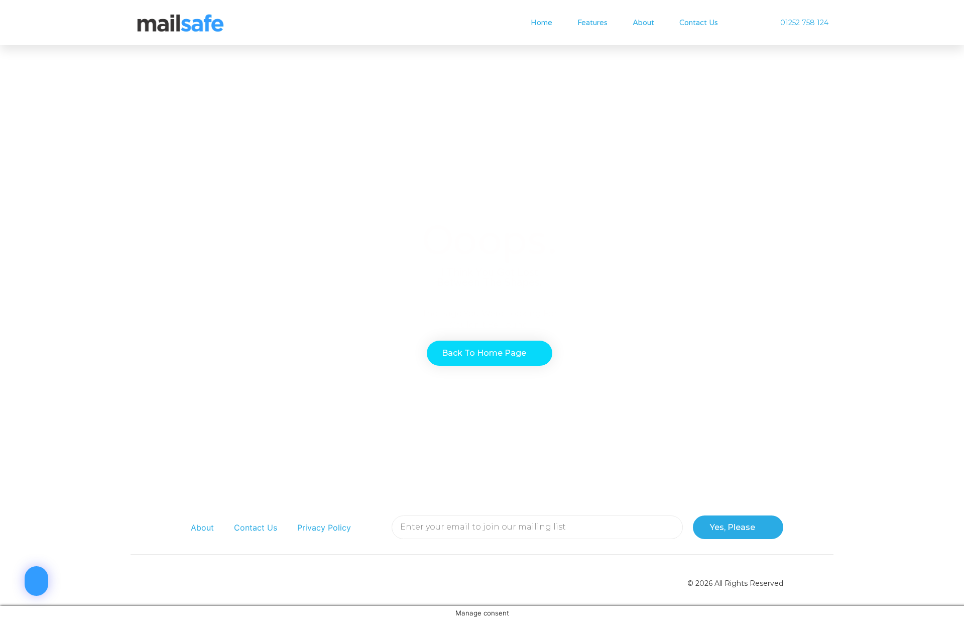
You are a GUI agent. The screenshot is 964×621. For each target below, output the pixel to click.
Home (541, 22)
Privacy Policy (324, 528)
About (643, 22)
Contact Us (698, 22)
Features (592, 22)
